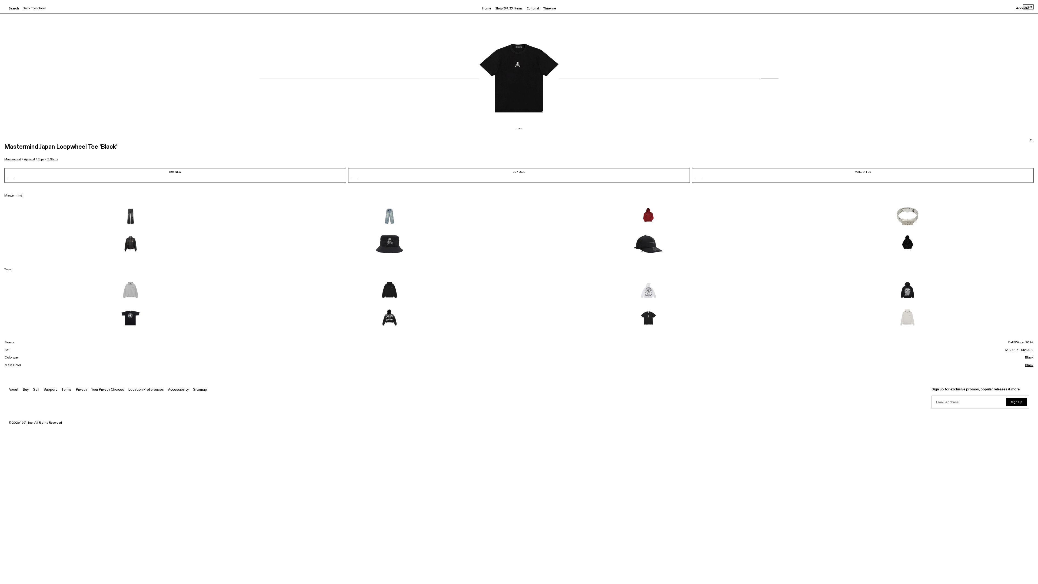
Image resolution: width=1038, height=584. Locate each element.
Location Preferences (146, 389)
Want (1028, 7)
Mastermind (12, 159)
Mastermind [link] (13, 195)
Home (486, 8)
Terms (66, 389)
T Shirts (52, 159)
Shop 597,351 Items (509, 8)
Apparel (29, 159)
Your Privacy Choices (107, 389)
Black (1029, 365)
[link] (130, 216)
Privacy (81, 389)
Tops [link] (7, 269)
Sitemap (200, 389)
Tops (41, 159)
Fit (1032, 140)
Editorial (533, 8)
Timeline (549, 8)
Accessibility (178, 389)
